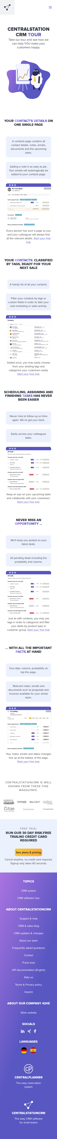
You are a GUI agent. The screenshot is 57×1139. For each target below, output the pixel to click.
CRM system (28, 891)
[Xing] (29, 1031)
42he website (29, 1012)
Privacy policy (34, 984)
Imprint (28, 992)
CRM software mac (28, 898)
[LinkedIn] (22, 1031)
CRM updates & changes (28, 933)
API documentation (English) (28, 970)
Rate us (28, 977)
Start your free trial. (28, 374)
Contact (28, 955)
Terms (18, 984)
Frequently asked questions (28, 948)
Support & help (29, 918)
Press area (28, 962)
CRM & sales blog (28, 926)
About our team (28, 940)
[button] (50, 7)
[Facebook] (35, 1031)
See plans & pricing (28, 852)
